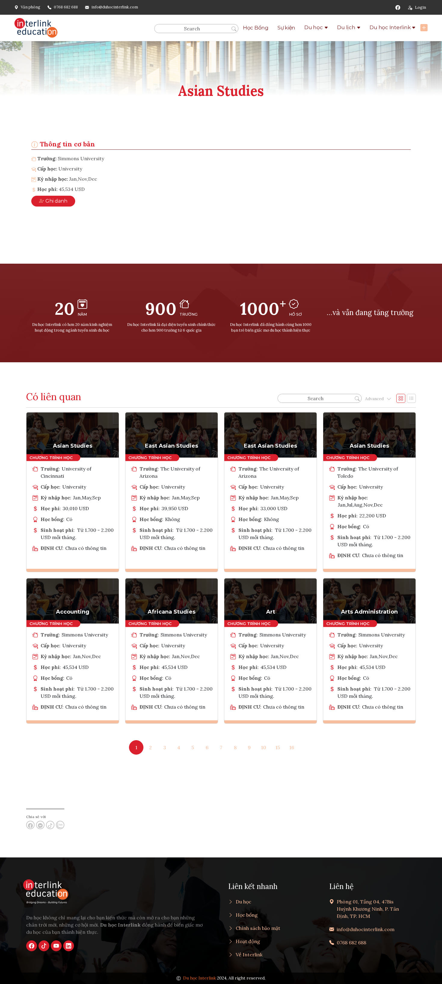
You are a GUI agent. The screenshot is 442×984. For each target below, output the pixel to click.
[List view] (411, 398)
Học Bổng (256, 28)
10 (263, 747)
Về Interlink (249, 955)
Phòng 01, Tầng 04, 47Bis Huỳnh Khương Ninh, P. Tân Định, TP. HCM (368, 909)
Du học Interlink (390, 27)
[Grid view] (400, 398)
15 (277, 747)
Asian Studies (72, 446)
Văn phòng (30, 7)
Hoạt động (248, 941)
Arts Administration (369, 611)
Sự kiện (286, 28)
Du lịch (346, 27)
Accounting (72, 611)
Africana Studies (171, 611)
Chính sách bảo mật (258, 928)
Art (270, 611)
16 (291, 747)
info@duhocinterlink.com (114, 7)
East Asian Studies (171, 446)
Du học (313, 27)
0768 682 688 (66, 7)
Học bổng (247, 915)
